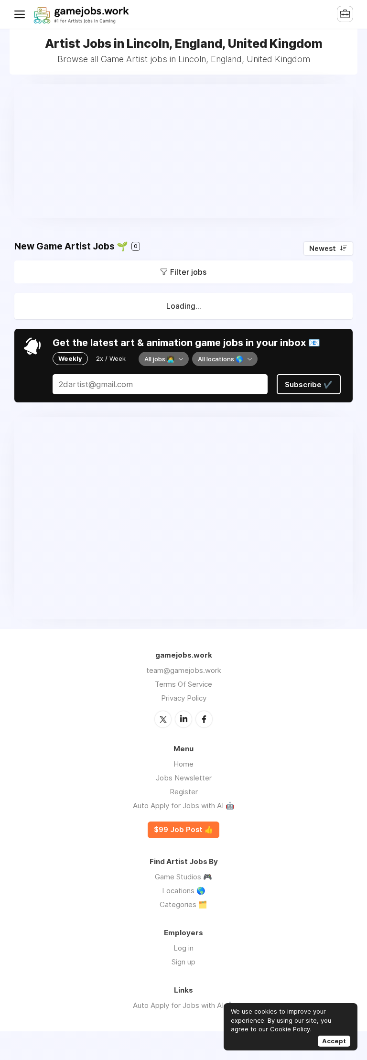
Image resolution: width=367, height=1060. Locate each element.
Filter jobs (188, 272)
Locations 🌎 (183, 890)
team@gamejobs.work (183, 670)
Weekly (70, 358)
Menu (21, 14)
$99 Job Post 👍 (183, 829)
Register (184, 791)
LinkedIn (183, 719)
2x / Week (111, 358)
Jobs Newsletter (184, 777)
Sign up (183, 961)
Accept (334, 1041)
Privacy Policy (183, 698)
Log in (183, 947)
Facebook (204, 719)
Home (183, 763)
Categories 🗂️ (183, 904)
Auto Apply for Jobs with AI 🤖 (184, 805)
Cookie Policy (290, 1029)
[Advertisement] (183, 151)
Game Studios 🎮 (183, 876)
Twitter (163, 719)
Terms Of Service (183, 684)
